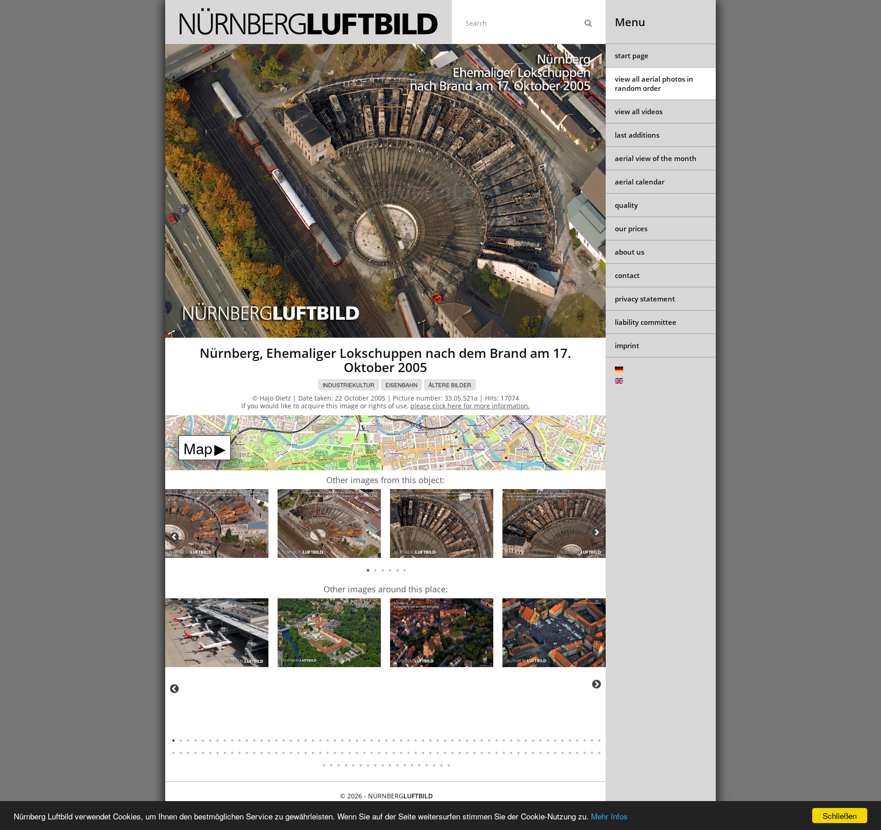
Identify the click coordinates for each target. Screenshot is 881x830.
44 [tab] (489, 740)
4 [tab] (390, 570)
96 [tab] (437, 753)
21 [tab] (320, 740)
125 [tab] (368, 765)
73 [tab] (268, 753)
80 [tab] (320, 753)
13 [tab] (261, 740)
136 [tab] (448, 765)
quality (626, 205)
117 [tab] (592, 753)
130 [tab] (404, 765)
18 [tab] (298, 740)
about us (629, 251)
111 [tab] (547, 753)
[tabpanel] (216, 525)
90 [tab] (393, 753)
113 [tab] (562, 753)
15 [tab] (276, 740)
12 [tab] (254, 740)
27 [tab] (364, 740)
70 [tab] (246, 753)
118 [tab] (599, 753)
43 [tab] (481, 740)
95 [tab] (430, 753)
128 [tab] (390, 765)
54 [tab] (562, 740)
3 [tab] (382, 570)
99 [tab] (459, 753)
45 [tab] (496, 740)
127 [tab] (382, 765)
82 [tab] (335, 753)
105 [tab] (503, 753)
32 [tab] (401, 740)
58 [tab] (592, 740)
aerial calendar (639, 181)
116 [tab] (584, 753)
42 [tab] (474, 740)
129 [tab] (397, 765)
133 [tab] (426, 765)
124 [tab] (360, 765)
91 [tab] (401, 753)
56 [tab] (577, 740)
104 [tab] (496, 753)
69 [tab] (239, 753)
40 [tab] (459, 740)
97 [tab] (445, 753)
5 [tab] (397, 570)
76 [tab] (291, 753)
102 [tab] (481, 753)
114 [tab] (569, 753)
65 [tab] (210, 753)
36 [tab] (430, 740)
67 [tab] (224, 753)
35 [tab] (423, 740)
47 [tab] (511, 740)
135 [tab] (441, 765)
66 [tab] (217, 753)
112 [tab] (555, 753)
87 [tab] (371, 753)
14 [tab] (268, 740)
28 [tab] (371, 740)
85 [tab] (357, 753)
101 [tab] (474, 753)
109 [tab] (533, 753)
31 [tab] (393, 740)
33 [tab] (408, 740)
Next (596, 532)
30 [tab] (386, 740)
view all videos (639, 111)
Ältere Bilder (450, 385)
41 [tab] (467, 740)
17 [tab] (291, 740)
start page (631, 55)
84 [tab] (349, 753)
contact (627, 275)
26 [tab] (357, 740)
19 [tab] (305, 740)
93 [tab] (415, 753)
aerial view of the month (656, 158)
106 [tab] (511, 753)
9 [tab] (232, 740)
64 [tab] (202, 753)
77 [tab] (298, 753)
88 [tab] (379, 753)
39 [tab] (452, 740)
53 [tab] (555, 740)
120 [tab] (331, 765)
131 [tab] (412, 765)
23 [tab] (335, 740)
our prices (631, 228)
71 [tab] (254, 753)
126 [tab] (375, 765)
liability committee (645, 322)
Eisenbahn (401, 385)
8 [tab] (224, 740)
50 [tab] (533, 740)
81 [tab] (327, 753)
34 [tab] (415, 740)
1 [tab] (368, 570)
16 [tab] (283, 740)
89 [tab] (386, 753)
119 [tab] (324, 765)
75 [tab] (283, 753)
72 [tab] (261, 753)
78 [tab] (305, 753)
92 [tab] (408, 753)
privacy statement (645, 298)
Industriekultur (348, 385)
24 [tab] (342, 740)
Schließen (840, 815)
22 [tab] (327, 740)
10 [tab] (239, 740)
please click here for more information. (470, 405)
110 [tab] (540, 753)
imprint (627, 345)
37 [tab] (437, 740)
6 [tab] (404, 570)
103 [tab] (489, 753)
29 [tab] (379, 740)
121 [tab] (338, 765)
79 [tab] (313, 753)
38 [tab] (445, 740)
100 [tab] (467, 753)
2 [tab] (375, 570)
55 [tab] (569, 740)
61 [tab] (180, 753)
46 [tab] (503, 740)
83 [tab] (342, 753)
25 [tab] (349, 740)
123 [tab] (353, 765)
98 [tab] (452, 753)
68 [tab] (232, 753)
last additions (637, 134)
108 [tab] (525, 753)
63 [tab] (195, 753)
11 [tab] (246, 740)
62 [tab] (188, 753)
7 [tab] (217, 740)
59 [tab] (599, 740)
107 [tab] (518, 753)
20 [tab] (313, 740)
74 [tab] (276, 753)
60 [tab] (173, 753)
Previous (174, 536)
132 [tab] (419, 765)
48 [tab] (518, 740)
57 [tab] (584, 740)
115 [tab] (577, 753)
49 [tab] (525, 740)
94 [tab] (423, 753)
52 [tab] (547, 740)
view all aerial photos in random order (654, 83)
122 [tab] (346, 765)
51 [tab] (540, 740)
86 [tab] (364, 753)
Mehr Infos (609, 816)
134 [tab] (434, 765)
